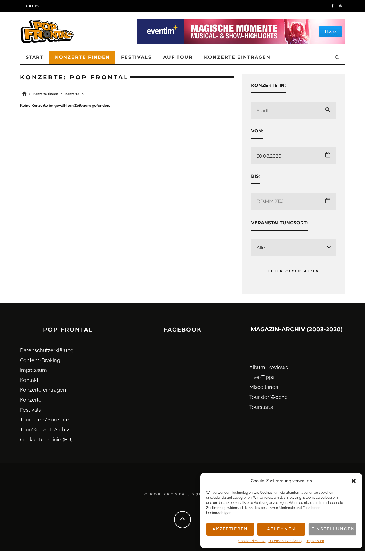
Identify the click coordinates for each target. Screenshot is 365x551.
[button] (353, 481)
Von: (257, 131)
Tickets (30, 6)
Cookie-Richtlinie (251, 541)
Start (35, 57)
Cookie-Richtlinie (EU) (46, 440)
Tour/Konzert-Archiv (44, 430)
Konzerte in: (268, 85)
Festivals (136, 57)
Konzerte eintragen (237, 57)
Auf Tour (178, 57)
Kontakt (29, 380)
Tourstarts (261, 407)
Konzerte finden (82, 57)
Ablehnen (281, 529)
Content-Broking (40, 360)
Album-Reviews (268, 367)
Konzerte (31, 400)
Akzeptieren (230, 529)
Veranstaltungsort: (279, 222)
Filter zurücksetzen (293, 271)
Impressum (315, 541)
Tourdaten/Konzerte (44, 420)
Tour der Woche (268, 397)
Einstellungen (333, 529)
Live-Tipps (262, 377)
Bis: (255, 176)
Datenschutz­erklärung (285, 541)
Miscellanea (263, 387)
